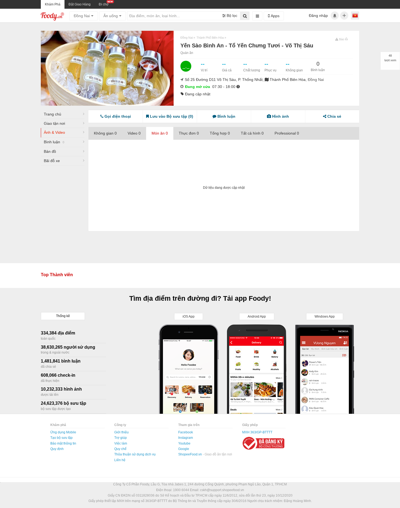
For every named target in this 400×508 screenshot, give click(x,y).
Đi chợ (104, 4)
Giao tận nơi (54, 123)
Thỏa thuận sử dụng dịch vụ (135, 454)
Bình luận (54, 142)
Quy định (57, 449)
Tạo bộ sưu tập (61, 438)
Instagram (185, 438)
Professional (287, 133)
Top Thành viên (57, 274)
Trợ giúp (120, 438)
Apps (274, 16)
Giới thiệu (121, 432)
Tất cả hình (252, 133)
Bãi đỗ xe (52, 161)
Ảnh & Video (54, 132)
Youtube (184, 443)
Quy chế (120, 449)
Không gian (105, 133)
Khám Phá (52, 4)
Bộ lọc (231, 15)
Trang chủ (52, 114)
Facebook (185, 432)
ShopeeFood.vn (190, 454)
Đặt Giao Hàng (80, 4)
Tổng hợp (220, 133)
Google (183, 449)
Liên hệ (119, 460)
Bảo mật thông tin (63, 443)
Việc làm (120, 443)
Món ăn (160, 133)
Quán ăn (186, 53)
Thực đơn (189, 133)
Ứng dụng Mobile (63, 432)
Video (134, 133)
